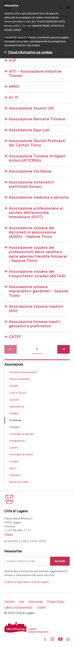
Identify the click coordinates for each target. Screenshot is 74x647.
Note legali (35, 601)
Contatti (9, 601)
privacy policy (12, 29)
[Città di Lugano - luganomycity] (45, 639)
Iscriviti (60, 561)
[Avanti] (63, 349)
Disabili (13, 413)
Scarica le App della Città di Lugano (26, 582)
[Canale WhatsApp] (68, 639)
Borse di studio (18, 482)
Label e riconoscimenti (18, 607)
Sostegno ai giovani (21, 434)
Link (21, 601)
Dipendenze (16, 407)
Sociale (13, 461)
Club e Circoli (17, 393)
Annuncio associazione (23, 372)
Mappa (8, 534)
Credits (41, 607)
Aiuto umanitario (19, 379)
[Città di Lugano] (9, 503)
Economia (15, 420)
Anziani (13, 386)
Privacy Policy (55, 601)
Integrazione (17, 441)
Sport (13, 468)
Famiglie (14, 427)
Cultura (13, 400)
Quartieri (14, 475)
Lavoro (13, 448)
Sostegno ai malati (21, 454)
